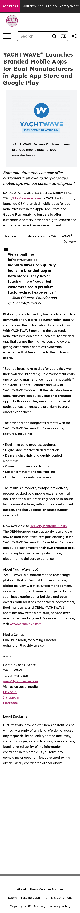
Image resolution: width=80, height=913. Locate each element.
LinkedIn (10, 692)
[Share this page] (74, 36)
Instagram (11, 697)
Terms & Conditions (58, 898)
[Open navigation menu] (7, 36)
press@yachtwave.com (20, 681)
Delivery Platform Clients (48, 526)
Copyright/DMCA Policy (27, 906)
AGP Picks (10, 6)
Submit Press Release (24, 898)
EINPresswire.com (26, 198)
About (21, 889)
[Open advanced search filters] (63, 36)
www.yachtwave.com (25, 624)
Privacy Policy (59, 906)
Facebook (10, 703)
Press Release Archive (46, 889)
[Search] (54, 36)
